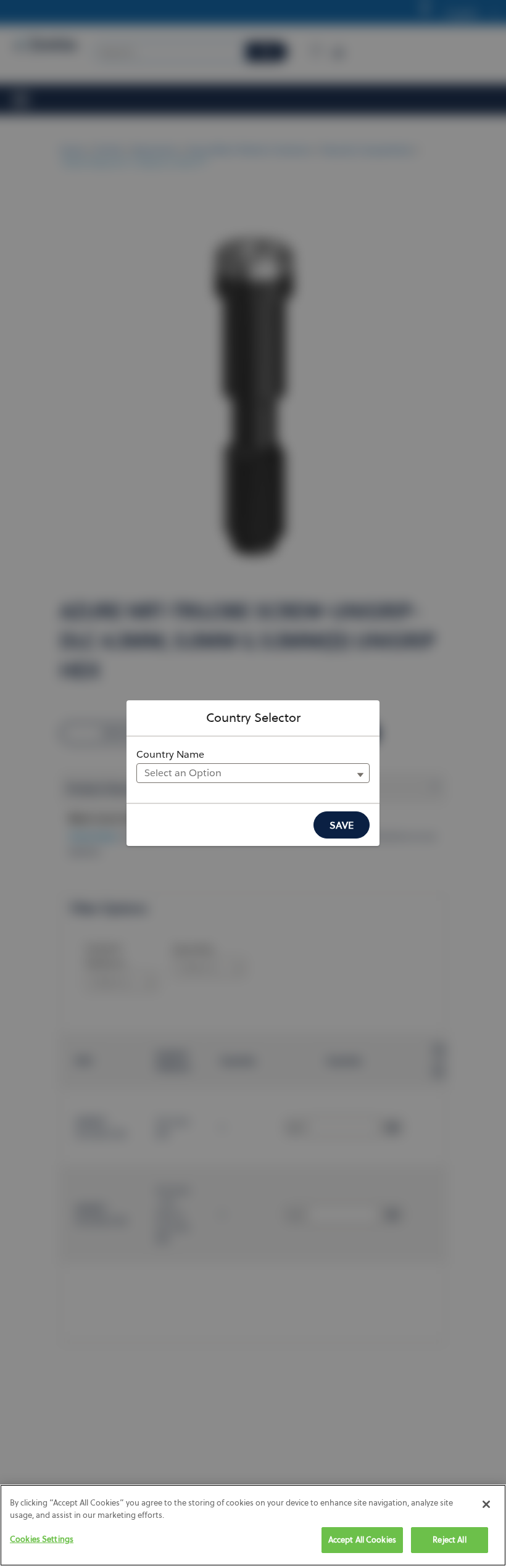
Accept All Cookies (362, 1539)
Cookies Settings (41, 1538)
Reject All (449, 1539)
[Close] (486, 1504)
